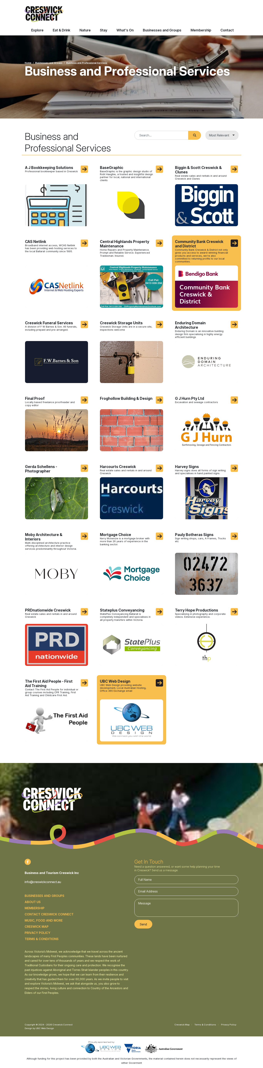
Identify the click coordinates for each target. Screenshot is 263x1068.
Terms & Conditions (42, 939)
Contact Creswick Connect (49, 914)
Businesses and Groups (48, 62)
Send (143, 924)
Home (28, 62)
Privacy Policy (37, 933)
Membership (34, 908)
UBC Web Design (45, 1028)
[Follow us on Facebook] (28, 862)
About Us (33, 902)
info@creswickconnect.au (43, 882)
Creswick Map (37, 927)
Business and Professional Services (86, 62)
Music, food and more (44, 920)
